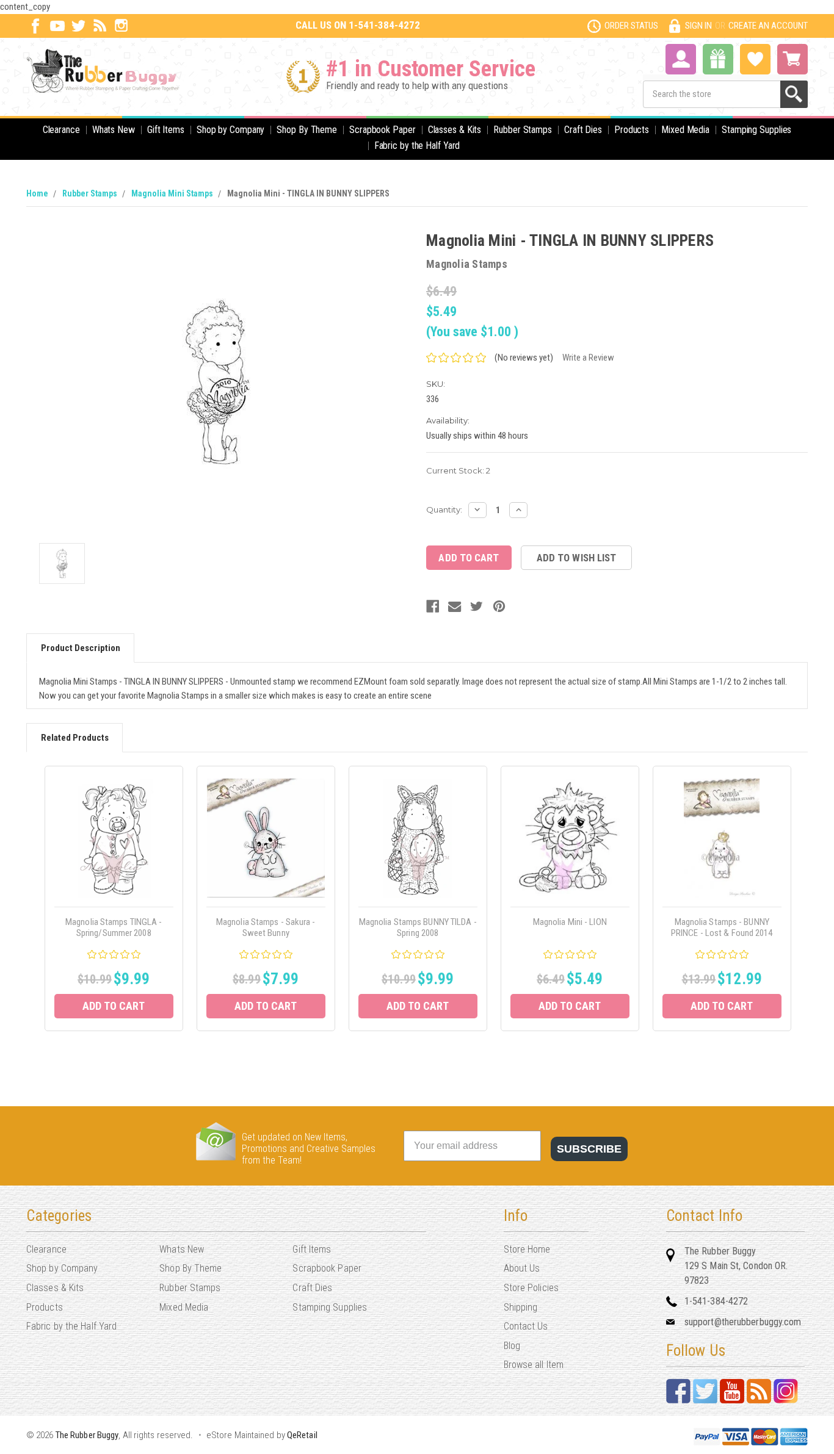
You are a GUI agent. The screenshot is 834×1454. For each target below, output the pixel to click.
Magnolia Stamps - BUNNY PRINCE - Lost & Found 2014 (722, 927)
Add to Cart (113, 1005)
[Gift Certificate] (718, 59)
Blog (512, 1345)
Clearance (61, 129)
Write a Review (588, 357)
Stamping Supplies (756, 129)
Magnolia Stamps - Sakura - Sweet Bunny (266, 927)
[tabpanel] (114, 898)
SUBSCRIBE (589, 1149)
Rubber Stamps (522, 129)
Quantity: (444, 509)
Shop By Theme (307, 129)
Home (37, 193)
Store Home (527, 1249)
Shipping (521, 1307)
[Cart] (792, 59)
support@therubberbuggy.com (743, 1322)
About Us (522, 1268)
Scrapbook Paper (382, 129)
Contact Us (526, 1326)
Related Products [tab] (75, 737)
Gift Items (165, 129)
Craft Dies (583, 129)
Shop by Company (231, 129)
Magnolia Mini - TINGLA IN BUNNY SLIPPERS (308, 193)
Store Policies (531, 1288)
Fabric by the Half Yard (417, 145)
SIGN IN (698, 25)
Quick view (114, 838)
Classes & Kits (455, 129)
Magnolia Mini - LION (570, 921)
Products (631, 129)
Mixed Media (685, 129)
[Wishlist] (755, 57)
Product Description (80, 647)
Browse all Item (534, 1364)
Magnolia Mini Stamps (172, 193)
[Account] (680, 57)
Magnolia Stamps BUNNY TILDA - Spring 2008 (418, 927)
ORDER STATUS (631, 25)
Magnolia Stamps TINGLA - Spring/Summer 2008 (113, 927)
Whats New (113, 129)
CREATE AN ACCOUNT (768, 25)
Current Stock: (458, 470)
